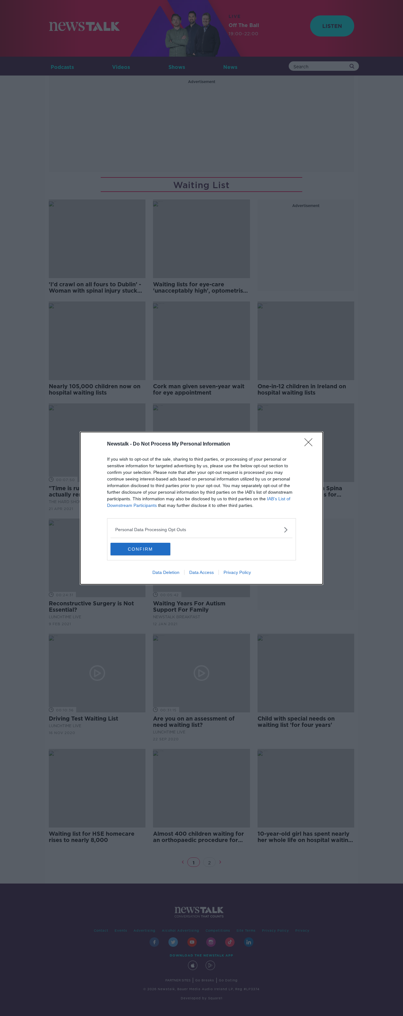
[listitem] (201, 529)
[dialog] (201, 508)
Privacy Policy (237, 572)
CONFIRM (140, 549)
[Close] (310, 444)
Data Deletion (165, 572)
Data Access (201, 572)
